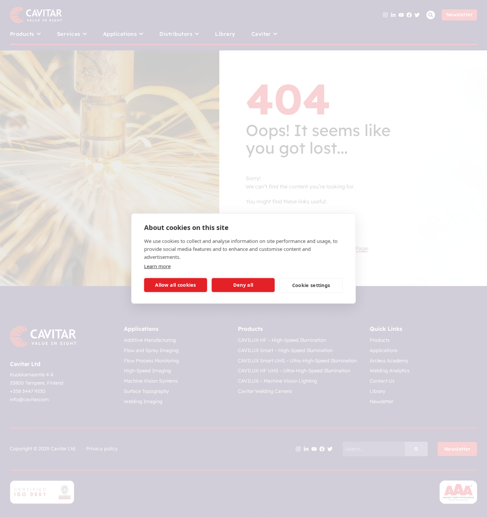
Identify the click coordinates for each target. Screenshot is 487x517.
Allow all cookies (175, 285)
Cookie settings (311, 285)
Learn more (157, 266)
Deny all (243, 285)
